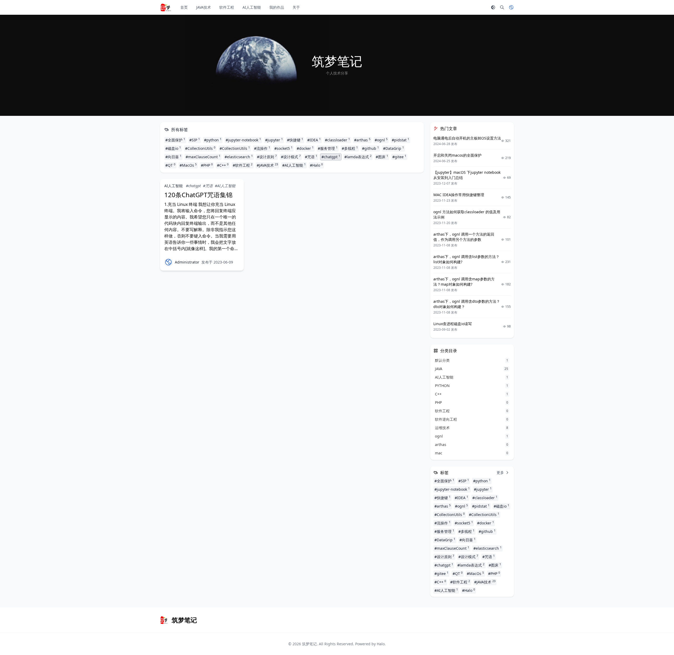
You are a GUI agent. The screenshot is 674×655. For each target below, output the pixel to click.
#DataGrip (393, 148)
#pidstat (400, 139)
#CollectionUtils (200, 148)
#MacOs (188, 165)
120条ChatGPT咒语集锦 (198, 194)
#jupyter (274, 139)
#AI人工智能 (294, 165)
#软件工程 (242, 165)
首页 (184, 7)
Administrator (187, 262)
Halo (381, 643)
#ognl (381, 139)
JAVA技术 (203, 7)
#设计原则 (267, 156)
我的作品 (276, 7)
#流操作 (262, 148)
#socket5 (283, 148)
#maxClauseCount (203, 156)
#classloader (337, 139)
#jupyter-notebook (243, 139)
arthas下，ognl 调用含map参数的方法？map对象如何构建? (464, 281)
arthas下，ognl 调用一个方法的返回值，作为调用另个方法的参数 (463, 237)
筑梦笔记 (309, 643)
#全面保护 (175, 139)
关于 (296, 7)
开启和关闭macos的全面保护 (457, 155)
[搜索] (502, 7)
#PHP (207, 165)
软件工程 (226, 7)
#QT (170, 165)
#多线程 (350, 148)
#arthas (362, 139)
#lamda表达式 (357, 156)
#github (370, 148)
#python (212, 139)
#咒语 (311, 156)
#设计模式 (291, 156)
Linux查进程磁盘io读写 (452, 323)
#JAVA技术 (267, 165)
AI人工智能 (251, 7)
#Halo (316, 165)
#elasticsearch (239, 156)
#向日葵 (173, 156)
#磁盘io (173, 148)
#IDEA (314, 139)
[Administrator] (168, 262)
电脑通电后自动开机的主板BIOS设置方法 (467, 138)
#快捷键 (295, 139)
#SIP (194, 139)
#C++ (223, 165)
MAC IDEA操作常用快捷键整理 (458, 194)
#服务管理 (328, 148)
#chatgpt (330, 156)
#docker (305, 148)
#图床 (382, 156)
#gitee (399, 156)
